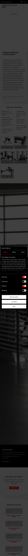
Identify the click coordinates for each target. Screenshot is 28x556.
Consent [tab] (5, 252)
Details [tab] (14, 252)
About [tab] (23, 252)
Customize (14, 301)
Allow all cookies (14, 297)
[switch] (24, 281)
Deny (14, 306)
